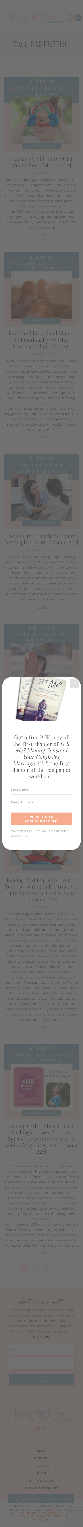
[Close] (74, 683)
